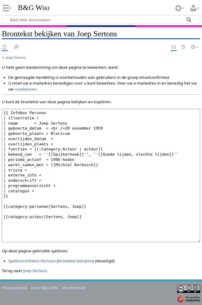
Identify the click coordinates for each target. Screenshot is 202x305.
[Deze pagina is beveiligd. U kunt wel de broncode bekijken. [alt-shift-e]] (174, 47)
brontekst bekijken (75, 260)
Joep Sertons (16, 57)
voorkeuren (25, 89)
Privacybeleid (14, 287)
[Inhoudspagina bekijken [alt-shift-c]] (5, 47)
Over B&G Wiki (44, 287)
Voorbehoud (73, 287)
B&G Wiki (34, 7)
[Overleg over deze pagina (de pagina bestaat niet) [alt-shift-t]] (16, 47)
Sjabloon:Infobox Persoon (32, 260)
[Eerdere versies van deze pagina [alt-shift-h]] (183, 47)
